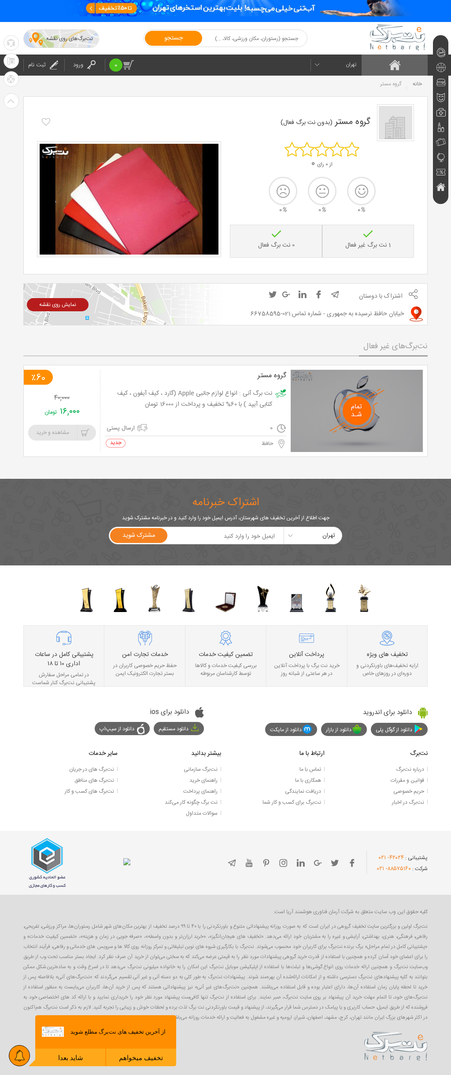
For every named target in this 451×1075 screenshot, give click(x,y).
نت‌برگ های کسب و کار (89, 791)
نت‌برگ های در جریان (91, 769)
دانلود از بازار (338, 729)
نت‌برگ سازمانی (201, 769)
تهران (351, 64)
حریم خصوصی (408, 791)
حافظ (268, 443)
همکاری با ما (308, 780)
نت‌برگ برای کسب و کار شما (291, 802)
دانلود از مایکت (286, 729)
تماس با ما (310, 769)
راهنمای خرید (203, 780)
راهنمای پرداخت (200, 791)
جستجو (173, 38)
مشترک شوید (138, 535)
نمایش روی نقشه (57, 304)
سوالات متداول (202, 813)
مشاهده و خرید (52, 432)
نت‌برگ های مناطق (94, 780)
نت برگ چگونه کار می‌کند (191, 802)
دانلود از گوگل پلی (394, 729)
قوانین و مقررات (407, 780)
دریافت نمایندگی (303, 791)
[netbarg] (396, 1044)
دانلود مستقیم (174, 729)
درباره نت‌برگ (410, 769)
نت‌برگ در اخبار (408, 802)
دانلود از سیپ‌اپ (117, 729)
